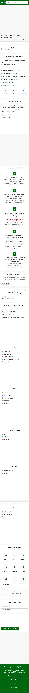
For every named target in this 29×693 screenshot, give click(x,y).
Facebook (14, 248)
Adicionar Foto (23, 94)
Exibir (14, 73)
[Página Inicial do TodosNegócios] (3, 2)
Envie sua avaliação (10, 628)
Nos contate (14, 687)
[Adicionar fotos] (23, 90)
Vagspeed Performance (8, 297)
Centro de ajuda (14, 691)
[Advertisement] (14, 19)
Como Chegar (5, 67)
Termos (14, 683)
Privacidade (14, 679)
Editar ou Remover (12, 85)
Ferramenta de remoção (14, 676)
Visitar (15, 79)
